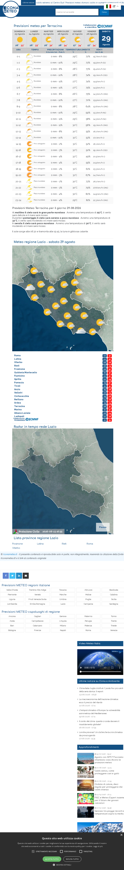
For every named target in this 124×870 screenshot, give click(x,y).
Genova (63, 616)
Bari (12, 625)
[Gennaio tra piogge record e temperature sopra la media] (85, 812)
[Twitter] (12, 576)
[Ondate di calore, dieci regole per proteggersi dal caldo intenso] (85, 785)
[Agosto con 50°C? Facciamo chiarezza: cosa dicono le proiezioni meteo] (85, 758)
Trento (114, 621)
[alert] (62, 851)
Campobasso (37, 621)
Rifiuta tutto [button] (72, 859)
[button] (62, 864)
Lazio (63, 604)
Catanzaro (37, 625)
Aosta (12, 621)
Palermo (88, 616)
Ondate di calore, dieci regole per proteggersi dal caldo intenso (108, 787)
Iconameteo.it (10, 554)
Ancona (12, 616)
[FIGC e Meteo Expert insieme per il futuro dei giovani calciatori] (85, 798)
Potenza (88, 625)
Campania (88, 604)
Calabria (113, 594)
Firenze (37, 630)
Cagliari (37, 616)
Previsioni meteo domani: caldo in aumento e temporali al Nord (73, 3)
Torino (113, 616)
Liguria (12, 599)
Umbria (62, 599)
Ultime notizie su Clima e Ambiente (99, 681)
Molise (88, 594)
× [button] (121, 835)
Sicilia (113, 599)
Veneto (37, 594)
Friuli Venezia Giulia (37, 599)
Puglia (88, 599)
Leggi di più (98, 846)
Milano (63, 625)
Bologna (12, 630)
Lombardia (12, 604)
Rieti (64, 543)
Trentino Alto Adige (37, 590)
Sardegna (113, 604)
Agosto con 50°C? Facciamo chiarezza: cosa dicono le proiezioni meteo (109, 760)
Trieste (114, 625)
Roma (90, 543)
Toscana (63, 590)
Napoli (63, 630)
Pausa (102, 527)
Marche (63, 594)
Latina (40, 543)
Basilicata (113, 590)
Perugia (88, 621)
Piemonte (12, 594)
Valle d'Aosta (12, 590)
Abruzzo (88, 590)
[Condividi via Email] (26, 576)
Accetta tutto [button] (52, 859)
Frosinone (17, 543)
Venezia (113, 630)
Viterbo (16, 548)
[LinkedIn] (19, 576)
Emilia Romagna (37, 604)
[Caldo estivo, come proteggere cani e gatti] (85, 772)
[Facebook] (6, 576)
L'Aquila (63, 621)
